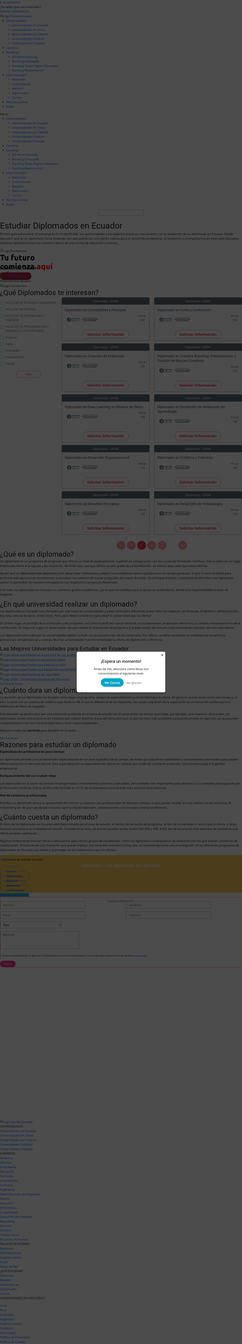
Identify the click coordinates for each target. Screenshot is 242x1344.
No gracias (133, 683)
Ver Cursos (112, 682)
